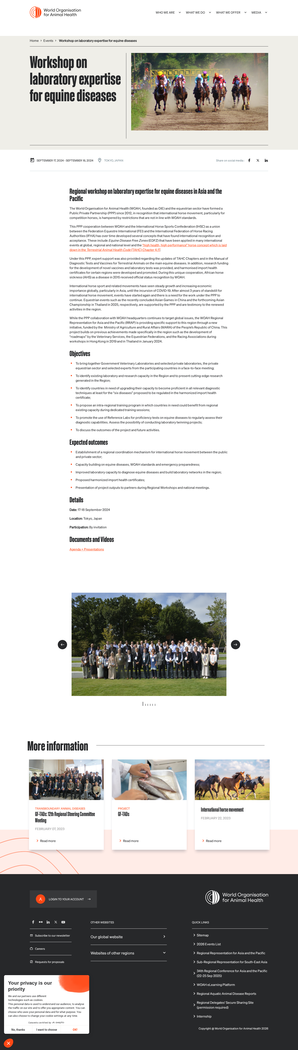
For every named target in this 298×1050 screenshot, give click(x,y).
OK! (75, 1030)
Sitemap (203, 935)
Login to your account (66, 899)
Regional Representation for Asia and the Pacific (231, 953)
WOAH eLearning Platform (216, 984)
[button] (8, 1043)
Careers (40, 948)
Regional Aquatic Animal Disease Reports (226, 993)
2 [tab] (145, 705)
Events (48, 40)
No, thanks (18, 1030)
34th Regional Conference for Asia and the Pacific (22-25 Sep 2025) (232, 973)
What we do (195, 12)
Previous (62, 644)
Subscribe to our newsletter (52, 935)
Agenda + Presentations (87, 549)
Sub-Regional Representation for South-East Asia (232, 962)
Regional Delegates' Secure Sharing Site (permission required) (225, 1004)
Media (256, 12)
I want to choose (46, 1030)
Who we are (165, 12)
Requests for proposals (49, 961)
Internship (204, 1016)
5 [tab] (152, 705)
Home (34, 40)
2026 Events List (209, 944)
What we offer (228, 12)
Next (235, 644)
